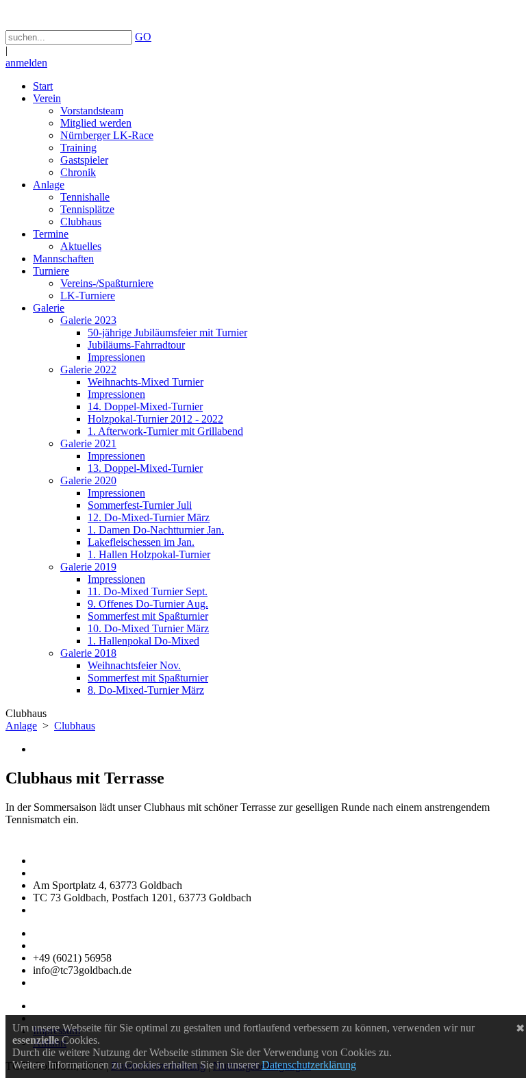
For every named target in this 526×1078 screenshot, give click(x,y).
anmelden (26, 62)
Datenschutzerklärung (309, 1064)
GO (143, 36)
